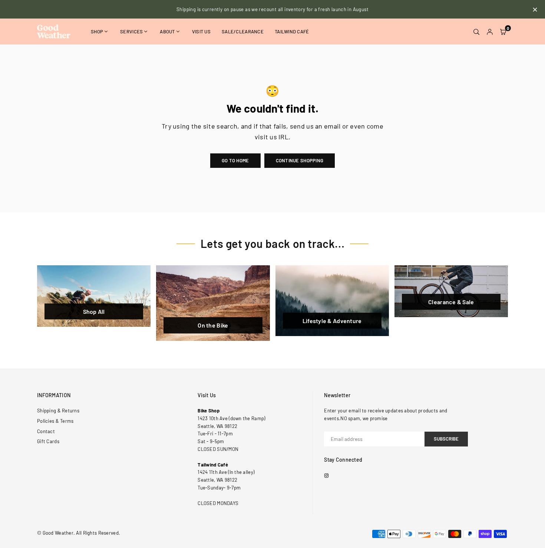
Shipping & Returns (58, 411)
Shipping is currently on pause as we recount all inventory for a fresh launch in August (272, 9)
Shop (97, 31)
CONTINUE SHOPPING (300, 160)
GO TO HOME (235, 160)
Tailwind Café (292, 31)
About (167, 31)
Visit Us (201, 31)
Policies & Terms (55, 421)
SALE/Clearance (243, 31)
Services (131, 31)
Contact (46, 431)
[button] (503, 31)
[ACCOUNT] (489, 31)
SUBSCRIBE (446, 439)
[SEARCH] (476, 31)
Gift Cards (48, 441)
